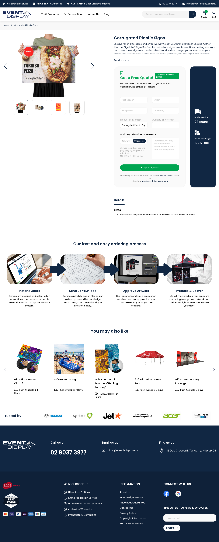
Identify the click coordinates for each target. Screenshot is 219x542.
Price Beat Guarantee (132, 502)
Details (119, 200)
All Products (51, 14)
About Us (93, 14)
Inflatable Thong (65, 379)
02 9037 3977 (170, 3)
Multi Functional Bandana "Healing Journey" (106, 383)
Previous (5, 369)
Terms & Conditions (131, 523)
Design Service (17, 3)
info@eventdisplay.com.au (201, 3)
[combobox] (169, 14)
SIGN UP (171, 527)
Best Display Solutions (90, 3)
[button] (5, 65)
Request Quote (150, 167)
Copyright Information (133, 518)
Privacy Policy (128, 513)
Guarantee (49, 3)
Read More (120, 60)
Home (6, 25)
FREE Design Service (131, 497)
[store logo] (17, 14)
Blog (106, 14)
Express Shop (75, 14)
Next (213, 369)
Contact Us (126, 508)
